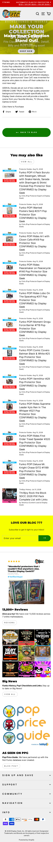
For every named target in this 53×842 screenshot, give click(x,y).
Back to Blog (28, 132)
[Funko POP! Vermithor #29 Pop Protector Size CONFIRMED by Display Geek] (9, 381)
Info (6, 812)
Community (12, 793)
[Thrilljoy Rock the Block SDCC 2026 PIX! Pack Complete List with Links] (9, 495)
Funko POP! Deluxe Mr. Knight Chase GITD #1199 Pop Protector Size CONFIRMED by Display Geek (34, 471)
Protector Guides (25, 169)
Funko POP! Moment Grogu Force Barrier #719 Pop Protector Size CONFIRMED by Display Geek (35, 328)
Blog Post (11, 766)
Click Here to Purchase (13, 106)
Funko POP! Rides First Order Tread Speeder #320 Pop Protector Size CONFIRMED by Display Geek (34, 442)
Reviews (9, 623)
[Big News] (26, 653)
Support (10, 784)
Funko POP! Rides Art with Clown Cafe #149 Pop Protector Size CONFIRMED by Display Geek (34, 243)
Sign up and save (18, 775)
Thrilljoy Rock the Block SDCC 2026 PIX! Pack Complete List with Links (33, 496)
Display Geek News (21, 30)
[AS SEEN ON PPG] (26, 725)
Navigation (12, 803)
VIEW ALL (10, 694)
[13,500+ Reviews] (26, 582)
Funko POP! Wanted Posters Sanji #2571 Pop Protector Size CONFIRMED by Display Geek (33, 214)
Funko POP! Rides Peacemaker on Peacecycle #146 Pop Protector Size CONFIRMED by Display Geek (35, 271)
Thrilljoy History (25, 489)
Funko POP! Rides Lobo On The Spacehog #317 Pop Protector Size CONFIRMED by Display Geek (34, 300)
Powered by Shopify (26, 840)
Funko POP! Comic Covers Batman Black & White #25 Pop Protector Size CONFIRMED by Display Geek (34, 357)
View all (26, 162)
